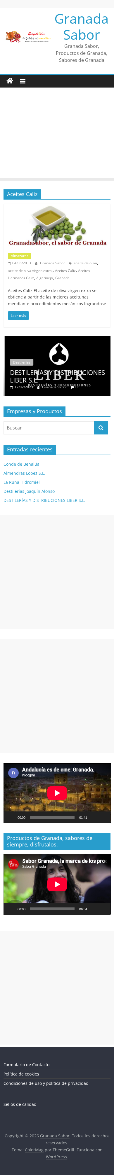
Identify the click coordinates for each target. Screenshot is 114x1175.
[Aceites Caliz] (57, 207)
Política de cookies (21, 1074)
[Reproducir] (11, 817)
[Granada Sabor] (10, 81)
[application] (57, 793)
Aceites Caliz (65, 270)
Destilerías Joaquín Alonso (29, 491)
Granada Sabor (81, 26)
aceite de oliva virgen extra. (30, 270)
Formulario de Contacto (26, 1064)
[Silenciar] (93, 817)
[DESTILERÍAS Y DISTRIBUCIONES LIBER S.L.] (57, 339)
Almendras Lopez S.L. (24, 473)
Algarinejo (44, 277)
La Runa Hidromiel (22, 482)
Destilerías (20, 362)
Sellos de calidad (20, 1104)
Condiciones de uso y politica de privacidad (46, 1083)
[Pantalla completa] (103, 817)
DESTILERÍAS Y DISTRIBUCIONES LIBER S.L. (56, 376)
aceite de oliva (85, 263)
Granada (62, 277)
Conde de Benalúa (21, 464)
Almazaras (19, 255)
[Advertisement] (57, 134)
